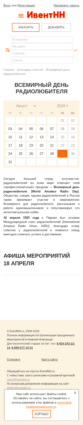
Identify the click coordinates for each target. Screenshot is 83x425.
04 (20, 129)
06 (41, 129)
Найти (7, 50)
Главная (8, 69)
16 (73, 137)
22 (62, 145)
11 (20, 137)
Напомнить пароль (66, 5)
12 (31, 137)
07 (52, 129)
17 (10, 145)
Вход (7, 5)
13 (41, 137)
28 (52, 154)
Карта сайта (50, 359)
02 (73, 120)
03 (10, 129)
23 (73, 145)
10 (10, 137)
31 (10, 162)
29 (62, 154)
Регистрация (26, 5)
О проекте (13, 359)
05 (31, 129)
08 (62, 129)
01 (62, 120)
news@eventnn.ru (18, 379)
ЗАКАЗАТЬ (25, 27)
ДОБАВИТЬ (56, 27)
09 (73, 129)
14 (52, 137)
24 (10, 154)
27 (41, 154)
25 (20, 154)
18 (20, 145)
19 (31, 145)
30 (73, 154)
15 (62, 137)
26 (31, 154)
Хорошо (41, 414)
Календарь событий (30, 69)
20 (41, 145)
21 (52, 145)
